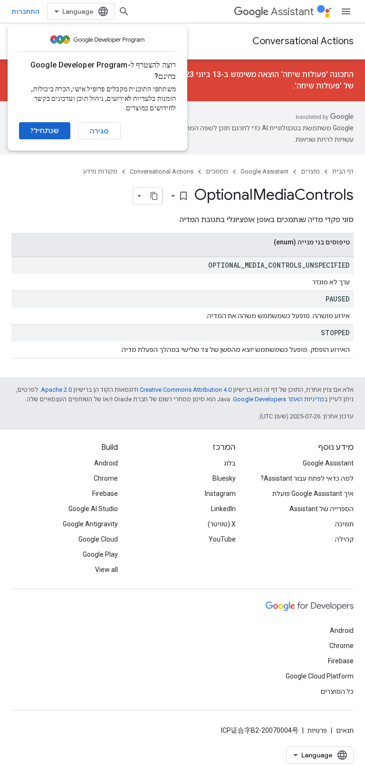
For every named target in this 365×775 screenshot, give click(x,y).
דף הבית (343, 171)
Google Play (100, 554)
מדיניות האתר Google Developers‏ (278, 399)
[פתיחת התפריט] (345, 11)
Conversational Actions (303, 41)
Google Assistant (264, 171)
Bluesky (224, 478)
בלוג (230, 463)
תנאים (345, 730)
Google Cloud (98, 539)
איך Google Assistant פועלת (313, 493)
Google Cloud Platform (320, 676)
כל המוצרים (337, 691)
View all (106, 569)
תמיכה (344, 524)
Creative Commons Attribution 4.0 (185, 389)
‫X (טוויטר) (222, 524)
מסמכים (217, 171)
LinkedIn (223, 509)
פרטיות (317, 730)
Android (106, 463)
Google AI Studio (93, 509)
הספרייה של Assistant (321, 509)
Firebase (105, 493)
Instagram (220, 493)
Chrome (106, 478)
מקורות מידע (100, 171)
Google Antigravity (90, 524)
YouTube (222, 539)
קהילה (344, 539)
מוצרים (310, 171)
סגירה (99, 131)
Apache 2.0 (56, 389)
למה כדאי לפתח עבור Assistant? (307, 478)
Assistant (292, 11)
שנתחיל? (44, 130)
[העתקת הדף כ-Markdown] (154, 196)
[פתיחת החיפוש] (124, 11)
